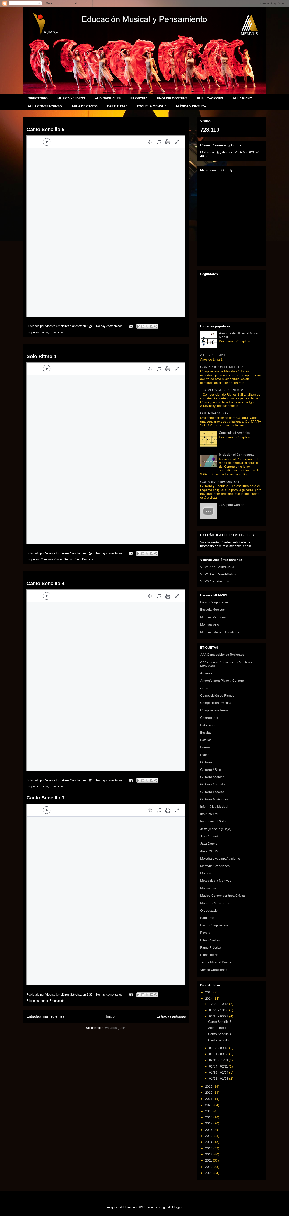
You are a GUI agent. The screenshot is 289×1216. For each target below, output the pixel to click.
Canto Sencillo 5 (45, 129)
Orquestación (209, 910)
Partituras (207, 917)
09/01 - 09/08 (219, 1054)
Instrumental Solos (213, 821)
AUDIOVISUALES (108, 98)
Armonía (206, 673)
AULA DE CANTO (85, 106)
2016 (209, 1129)
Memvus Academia (213, 617)
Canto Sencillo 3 (45, 798)
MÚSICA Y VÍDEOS (71, 98)
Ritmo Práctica (83, 559)
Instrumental (209, 814)
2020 (209, 1105)
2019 (209, 1111)
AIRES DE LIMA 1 (213, 355)
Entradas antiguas (171, 1016)
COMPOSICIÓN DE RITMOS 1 (225, 390)
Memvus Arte (209, 624)
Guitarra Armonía (212, 784)
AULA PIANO (242, 98)
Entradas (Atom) (115, 1028)
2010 (209, 1167)
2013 (209, 1148)
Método (205, 873)
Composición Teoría (214, 710)
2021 (209, 1099)
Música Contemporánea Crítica (222, 895)
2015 (209, 1136)
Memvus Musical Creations (219, 632)
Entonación (57, 332)
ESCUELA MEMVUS (151, 106)
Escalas (205, 732)
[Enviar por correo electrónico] (138, 326)
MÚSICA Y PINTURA (191, 106)
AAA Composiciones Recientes (222, 654)
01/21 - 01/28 (219, 1078)
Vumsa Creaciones (213, 969)
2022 (209, 1092)
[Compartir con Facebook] (151, 326)
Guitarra (206, 762)
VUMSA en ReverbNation (218, 574)
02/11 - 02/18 (219, 1060)
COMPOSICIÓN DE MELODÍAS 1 (224, 367)
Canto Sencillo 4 (45, 583)
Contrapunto (209, 717)
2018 (209, 1117)
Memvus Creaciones (215, 866)
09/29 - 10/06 (219, 1010)
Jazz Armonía (210, 836)
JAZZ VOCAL (209, 851)
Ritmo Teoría (209, 955)
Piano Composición (214, 925)
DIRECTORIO (38, 98)
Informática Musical (214, 806)
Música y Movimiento (215, 903)
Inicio (110, 1016)
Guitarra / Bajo (210, 769)
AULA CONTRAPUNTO (45, 106)
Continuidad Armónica (234, 432)
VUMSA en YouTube (214, 581)
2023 (209, 1086)
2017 (209, 1123)
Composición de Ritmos (56, 559)
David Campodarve (214, 602)
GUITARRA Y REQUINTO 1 (219, 481)
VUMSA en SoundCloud (217, 567)
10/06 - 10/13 (219, 1004)
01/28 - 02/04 (219, 1072)
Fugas (204, 754)
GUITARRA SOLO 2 (214, 413)
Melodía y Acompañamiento (220, 858)
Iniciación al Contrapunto (236, 454)
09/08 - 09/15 (219, 1048)
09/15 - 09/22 (219, 1016)
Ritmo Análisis (210, 940)
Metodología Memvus (215, 880)
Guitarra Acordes (212, 777)
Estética (206, 740)
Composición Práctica (215, 703)
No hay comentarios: (110, 326)
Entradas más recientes (45, 1016)
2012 (209, 1154)
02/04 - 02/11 (219, 1066)
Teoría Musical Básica (215, 962)
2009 (209, 1173)
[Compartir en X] (147, 326)
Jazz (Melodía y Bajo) (215, 829)
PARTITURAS (117, 106)
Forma (205, 747)
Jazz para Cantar (231, 505)
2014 (209, 1142)
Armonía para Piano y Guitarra (222, 680)
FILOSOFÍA (138, 98)
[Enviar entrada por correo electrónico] (130, 326)
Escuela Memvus (212, 609)
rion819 (138, 1207)
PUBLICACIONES (210, 98)
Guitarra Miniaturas (214, 799)
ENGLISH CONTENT (172, 98)
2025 (209, 992)
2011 (209, 1160)
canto (44, 332)
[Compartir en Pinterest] (156, 326)
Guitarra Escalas (212, 792)
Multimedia (208, 888)
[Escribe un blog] (143, 326)
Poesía (205, 932)
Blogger (177, 1207)
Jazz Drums (208, 843)
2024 (209, 998)
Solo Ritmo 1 (41, 356)
